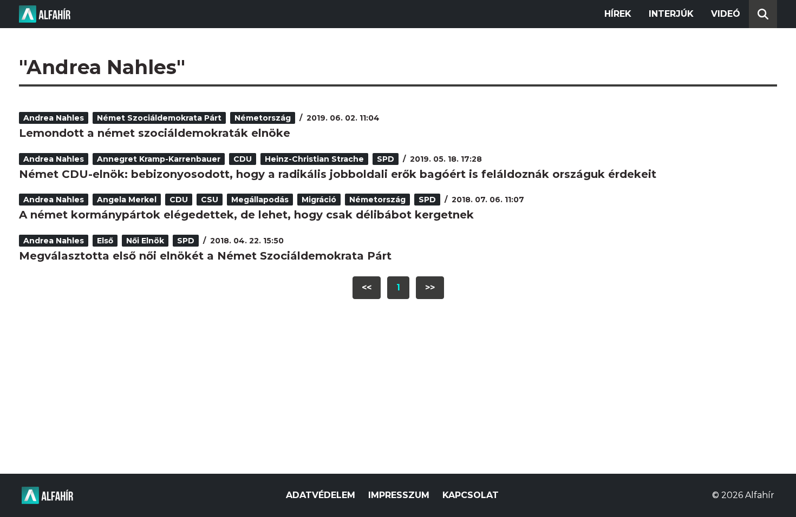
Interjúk (671, 14)
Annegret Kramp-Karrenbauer (158, 159)
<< (366, 287)
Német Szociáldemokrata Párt (159, 118)
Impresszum (398, 495)
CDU (242, 159)
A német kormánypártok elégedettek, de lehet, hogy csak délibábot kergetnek (246, 214)
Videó (725, 14)
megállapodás (260, 199)
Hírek (617, 14)
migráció (319, 199)
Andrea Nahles (53, 118)
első (105, 241)
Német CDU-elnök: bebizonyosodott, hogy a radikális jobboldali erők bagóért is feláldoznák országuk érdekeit (337, 174)
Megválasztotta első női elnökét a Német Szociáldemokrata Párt (205, 255)
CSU (209, 199)
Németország (262, 118)
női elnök (145, 241)
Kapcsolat (470, 495)
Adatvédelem (320, 495)
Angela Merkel (126, 199)
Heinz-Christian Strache (314, 159)
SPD (385, 159)
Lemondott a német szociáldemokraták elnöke (154, 133)
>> (430, 287)
